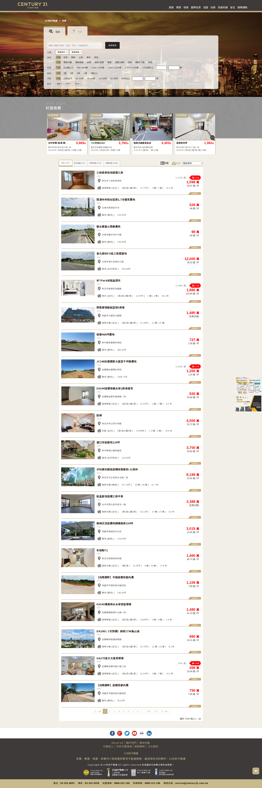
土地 (81, 57)
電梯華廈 (79, 62)
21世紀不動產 (51, 20)
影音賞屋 (79, 163)
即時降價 (95, 163)
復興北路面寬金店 (57, 143)
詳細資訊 (194, 193)
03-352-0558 (92, 783)
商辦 (73, 57)
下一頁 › (165, 711)
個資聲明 (139, 746)
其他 (96, 57)
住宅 (65, 57)
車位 (89, 57)
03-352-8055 (67, 783)
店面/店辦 (119, 62)
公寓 (89, 62)
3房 (78, 73)
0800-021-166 (122, 783)
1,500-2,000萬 (114, 67)
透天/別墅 (99, 62)
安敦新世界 (96, 143)
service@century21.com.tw (191, 783)
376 (148, 711)
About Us (117, 742)
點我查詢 (112, 45)
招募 (213, 7)
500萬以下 (68, 67)
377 (155, 711)
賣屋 (178, 7)
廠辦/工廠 (140, 62)
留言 (232, 7)
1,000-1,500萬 (97, 67)
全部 (65, 163)
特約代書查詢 (124, 746)
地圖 (79, 31)
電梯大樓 (67, 62)
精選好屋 (111, 163)
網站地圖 (144, 742)
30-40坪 (91, 78)
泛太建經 (153, 746)
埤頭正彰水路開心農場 (143, 143)
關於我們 (131, 742)
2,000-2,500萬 (132, 67)
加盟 (205, 7)
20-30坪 (80, 78)
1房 (64, 73)
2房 (71, 73)
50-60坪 (114, 78)
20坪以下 (67, 78)
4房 (85, 73)
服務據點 (242, 7)
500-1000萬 (82, 67)
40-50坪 (103, 78)
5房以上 (94, 73)
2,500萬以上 (148, 67)
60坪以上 (125, 78)
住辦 (130, 62)
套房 (109, 62)
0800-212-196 (152, 783)
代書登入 (108, 746)
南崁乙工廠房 (182, 143)
